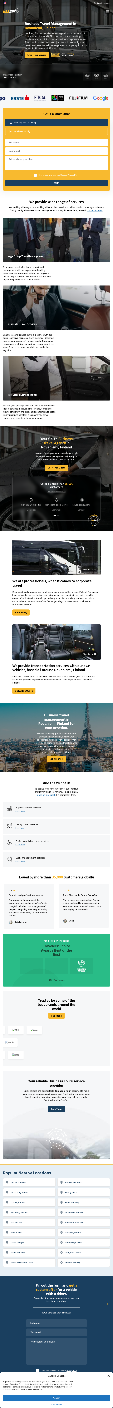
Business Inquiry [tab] (22, 131)
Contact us (82, 510)
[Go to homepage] (11, 10)
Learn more (56, 510)
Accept (56, 1398)
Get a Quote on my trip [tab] (25, 122)
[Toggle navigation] (107, 11)
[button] (108, 1375)
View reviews (59, 980)
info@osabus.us (103, 3)
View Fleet (31, 510)
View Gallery (88, 569)
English (5, 3)
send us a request (46, 795)
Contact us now (95, 210)
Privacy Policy (56, 1404)
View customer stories (57, 492)
